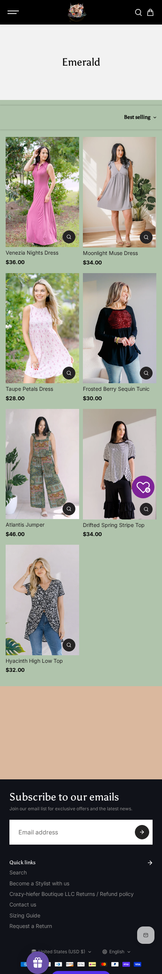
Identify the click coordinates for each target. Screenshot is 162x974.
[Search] (138, 12)
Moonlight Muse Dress (110, 253)
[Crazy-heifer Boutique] (77, 12)
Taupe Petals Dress (29, 389)
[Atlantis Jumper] (42, 464)
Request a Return (30, 926)
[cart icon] (150, 12)
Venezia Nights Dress (32, 252)
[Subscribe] (142, 832)
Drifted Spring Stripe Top (114, 525)
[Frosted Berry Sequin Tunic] (119, 328)
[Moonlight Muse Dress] (119, 192)
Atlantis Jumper (25, 524)
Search (18, 872)
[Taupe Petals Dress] (42, 328)
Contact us (22, 904)
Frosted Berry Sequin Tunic (116, 389)
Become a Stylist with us (39, 883)
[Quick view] (69, 236)
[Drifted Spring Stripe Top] (119, 464)
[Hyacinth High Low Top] (42, 600)
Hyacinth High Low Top (34, 661)
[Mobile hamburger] (14, 12)
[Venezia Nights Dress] (42, 192)
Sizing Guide (24, 915)
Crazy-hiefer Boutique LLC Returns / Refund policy (71, 894)
